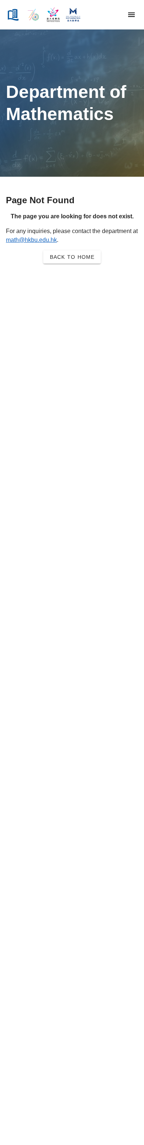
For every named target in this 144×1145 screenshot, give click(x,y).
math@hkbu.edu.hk (31, 240)
